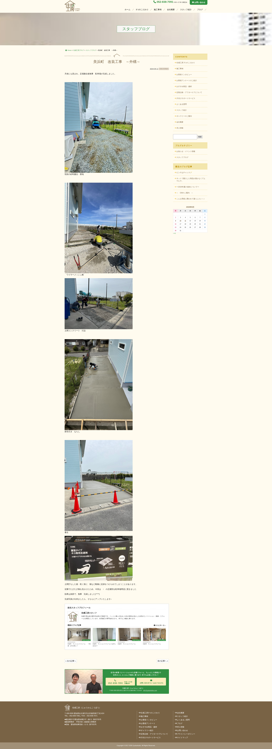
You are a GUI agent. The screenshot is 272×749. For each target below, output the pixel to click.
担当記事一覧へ (160, 625)
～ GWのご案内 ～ (184, 193)
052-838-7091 (165, 1)
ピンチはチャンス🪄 (184, 172)
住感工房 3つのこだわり (185, 63)
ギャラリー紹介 (147, 730)
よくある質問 (181, 104)
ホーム (127, 10)
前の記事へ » (163, 661)
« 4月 (174, 233)
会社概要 (171, 10)
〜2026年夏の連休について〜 (187, 187)
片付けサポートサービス (185, 98)
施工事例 (158, 10)
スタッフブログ (91, 50)
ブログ (200, 10)
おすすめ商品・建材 (184, 86)
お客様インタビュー (184, 74)
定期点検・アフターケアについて (189, 92)
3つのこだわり (142, 10)
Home (69, 50)
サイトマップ (182, 738)
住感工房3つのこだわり (150, 713)
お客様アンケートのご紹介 (186, 80)
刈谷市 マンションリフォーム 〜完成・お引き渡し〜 (79, 645)
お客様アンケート (148, 723)
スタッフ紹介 (186, 10)
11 (185, 221)
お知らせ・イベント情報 (185, 151)
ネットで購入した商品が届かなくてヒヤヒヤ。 (190, 180)
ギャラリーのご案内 (184, 116)
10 (180, 221)
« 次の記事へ (70, 661)
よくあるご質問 (183, 720)
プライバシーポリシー (186, 734)
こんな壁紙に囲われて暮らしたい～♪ (190, 199)
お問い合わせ (199, 2)
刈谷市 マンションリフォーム (127, 644)
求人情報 (179, 128)
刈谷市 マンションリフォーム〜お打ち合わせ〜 (104, 645)
